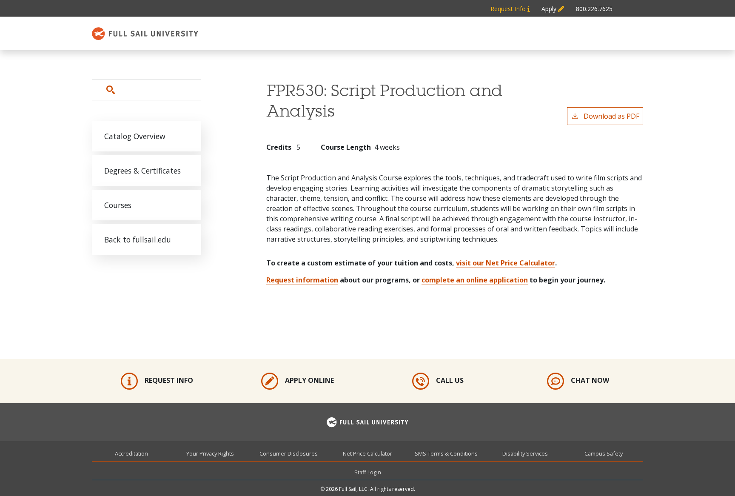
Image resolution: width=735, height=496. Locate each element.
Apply (549, 9)
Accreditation (131, 453)
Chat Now (590, 380)
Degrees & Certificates (142, 170)
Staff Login (367, 472)
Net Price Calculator (367, 453)
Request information (302, 280)
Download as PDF (611, 116)
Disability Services (525, 453)
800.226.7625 (594, 9)
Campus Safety (603, 453)
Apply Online (309, 380)
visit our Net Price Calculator (505, 263)
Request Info (508, 9)
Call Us (450, 380)
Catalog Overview (134, 136)
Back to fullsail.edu (137, 239)
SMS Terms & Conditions (446, 453)
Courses (117, 205)
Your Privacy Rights (210, 453)
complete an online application (475, 280)
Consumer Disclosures (288, 453)
